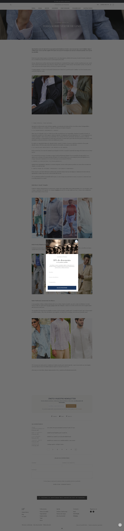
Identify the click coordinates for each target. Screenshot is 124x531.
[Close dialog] (76, 241)
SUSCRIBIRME (62, 288)
